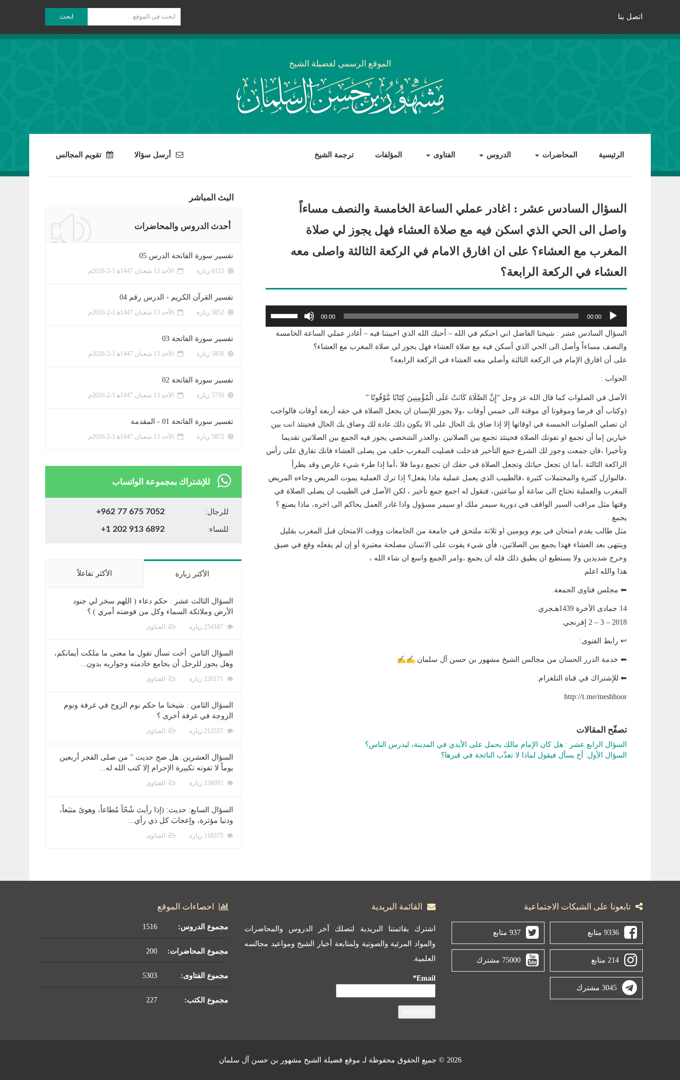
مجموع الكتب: (206, 1000)
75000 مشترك (499, 960)
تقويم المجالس (80, 155)
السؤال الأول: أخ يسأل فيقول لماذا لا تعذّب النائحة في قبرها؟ (534, 755)
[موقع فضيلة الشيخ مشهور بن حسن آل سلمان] (340, 93)
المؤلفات (388, 155)
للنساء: (217, 529)
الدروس (497, 155)
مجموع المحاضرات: (197, 951)
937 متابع (507, 933)
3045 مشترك (596, 988)
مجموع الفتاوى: (204, 976)
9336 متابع (603, 933)
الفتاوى (443, 155)
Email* (424, 978)
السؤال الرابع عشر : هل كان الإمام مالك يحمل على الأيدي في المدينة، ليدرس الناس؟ (496, 745)
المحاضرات (558, 155)
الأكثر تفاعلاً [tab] (94, 573)
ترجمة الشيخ (334, 155)
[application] (446, 316)
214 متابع (605, 960)
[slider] (286, 315)
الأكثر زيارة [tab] (192, 574)
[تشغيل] (613, 316)
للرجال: (216, 512)
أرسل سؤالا (153, 155)
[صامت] (309, 316)
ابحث (66, 16)
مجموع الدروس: (203, 927)
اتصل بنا (630, 17)
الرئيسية (611, 155)
